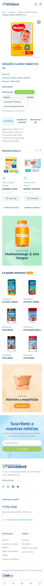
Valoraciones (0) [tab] (35, 120)
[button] (39, 22)
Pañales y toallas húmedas (27, 12)
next (40, 150)
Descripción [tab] (8, 121)
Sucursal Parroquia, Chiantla (14, 106)
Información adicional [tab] (22, 120)
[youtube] (18, 487)
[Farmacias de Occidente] (10, 4)
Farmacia (12, 12)
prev (36, 150)
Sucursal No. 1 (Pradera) (12, 102)
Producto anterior (12, 207)
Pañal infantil (15, 81)
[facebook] (3, 487)
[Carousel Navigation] (38, 150)
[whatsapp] (13, 487)
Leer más (13, 198)
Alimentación (6, 299)
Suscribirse (23, 449)
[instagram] (8, 487)
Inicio (4, 12)
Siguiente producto (32, 207)
